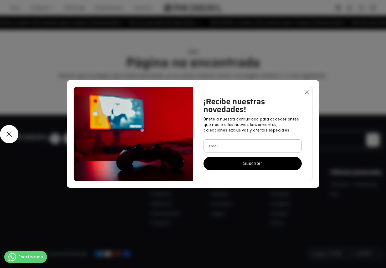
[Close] (307, 92)
